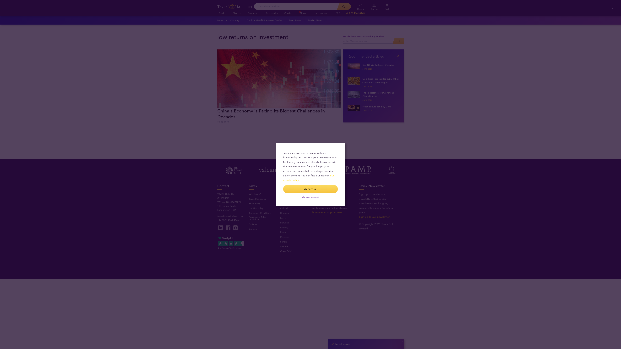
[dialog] (310, 174)
